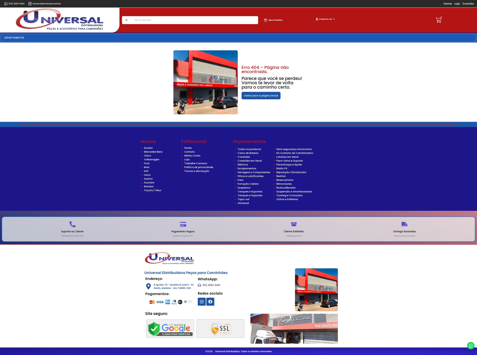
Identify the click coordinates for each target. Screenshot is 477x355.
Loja (457, 4)
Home (448, 4)
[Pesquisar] (126, 20)
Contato (468, 4)
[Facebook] (210, 302)
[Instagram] (202, 302)
